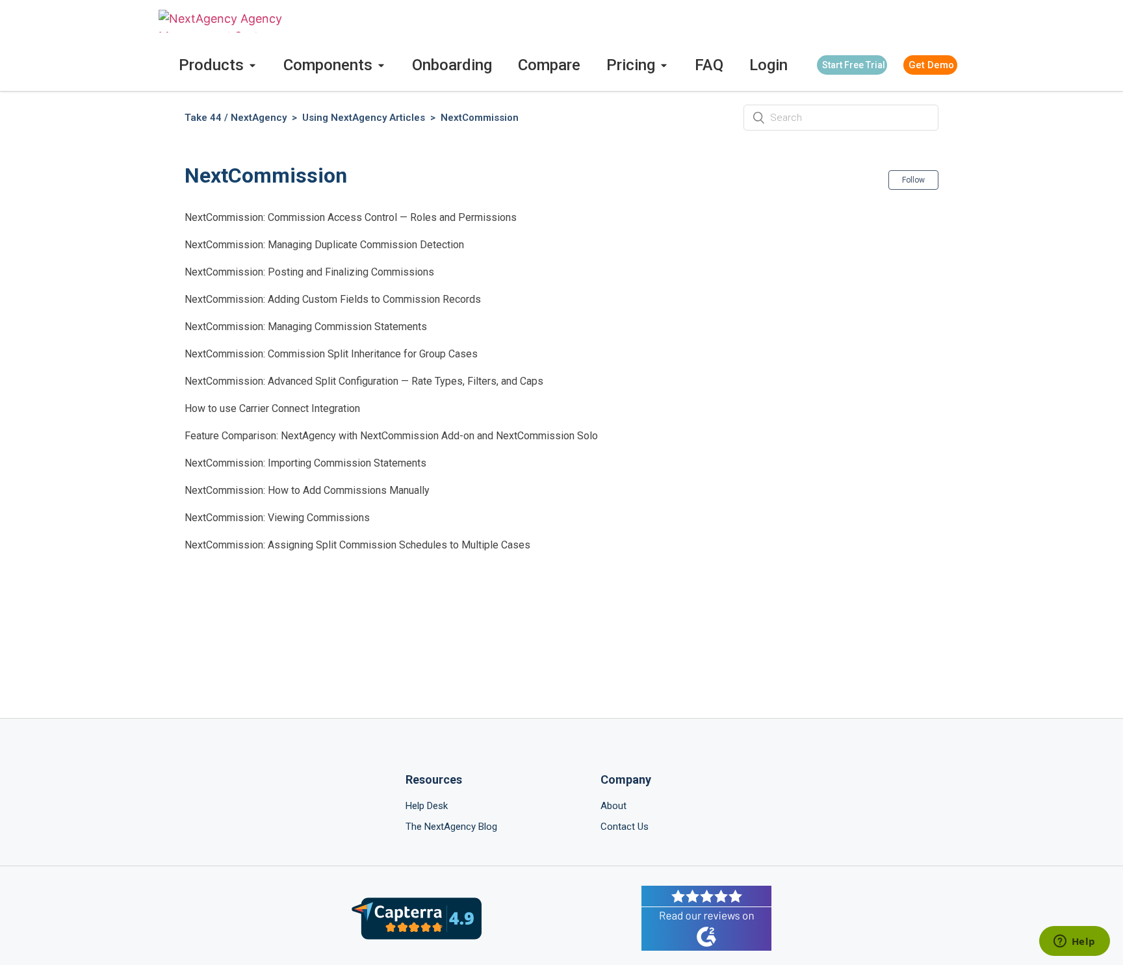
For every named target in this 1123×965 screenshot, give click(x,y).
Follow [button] (913, 180)
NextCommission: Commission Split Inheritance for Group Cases (331, 354)
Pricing (630, 65)
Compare (549, 65)
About (613, 806)
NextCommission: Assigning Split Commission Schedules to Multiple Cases (357, 545)
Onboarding (452, 65)
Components (327, 65)
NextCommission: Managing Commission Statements (306, 326)
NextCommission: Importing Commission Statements (305, 463)
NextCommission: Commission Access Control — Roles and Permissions (351, 217)
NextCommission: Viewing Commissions (277, 517)
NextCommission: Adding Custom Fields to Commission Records (333, 299)
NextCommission (480, 117)
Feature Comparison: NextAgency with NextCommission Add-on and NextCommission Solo (391, 436)
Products (211, 65)
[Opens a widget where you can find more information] (1074, 942)
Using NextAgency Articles (363, 117)
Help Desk (427, 806)
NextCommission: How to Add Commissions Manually (307, 490)
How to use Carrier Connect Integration (272, 408)
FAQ (709, 65)
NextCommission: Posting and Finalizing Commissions (309, 272)
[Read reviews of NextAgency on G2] (706, 920)
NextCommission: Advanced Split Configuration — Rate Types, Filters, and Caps (364, 381)
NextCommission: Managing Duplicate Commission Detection (324, 244)
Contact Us (624, 826)
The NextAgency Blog (451, 826)
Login (768, 65)
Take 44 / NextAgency (236, 117)
